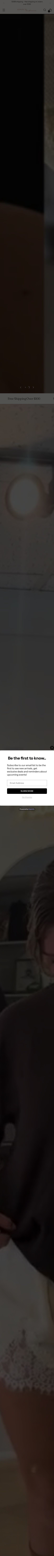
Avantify (31, 809)
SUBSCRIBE (27, 791)
